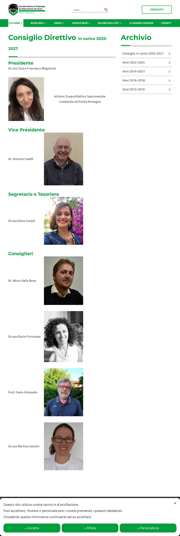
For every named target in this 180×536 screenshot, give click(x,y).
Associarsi (37, 23)
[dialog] (90, 517)
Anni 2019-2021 (134, 71)
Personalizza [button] (149, 528)
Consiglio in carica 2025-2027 (143, 53)
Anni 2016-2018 (134, 80)
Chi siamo (14, 23)
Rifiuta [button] (91, 528)
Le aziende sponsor (141, 23)
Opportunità (80, 23)
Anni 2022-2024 (134, 62)
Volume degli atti (108, 23)
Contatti (156, 9)
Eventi (58, 23)
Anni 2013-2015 (134, 89)
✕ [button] (175, 503)
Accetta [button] (33, 528)
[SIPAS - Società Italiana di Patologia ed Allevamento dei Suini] (26, 9)
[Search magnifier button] (106, 9)
